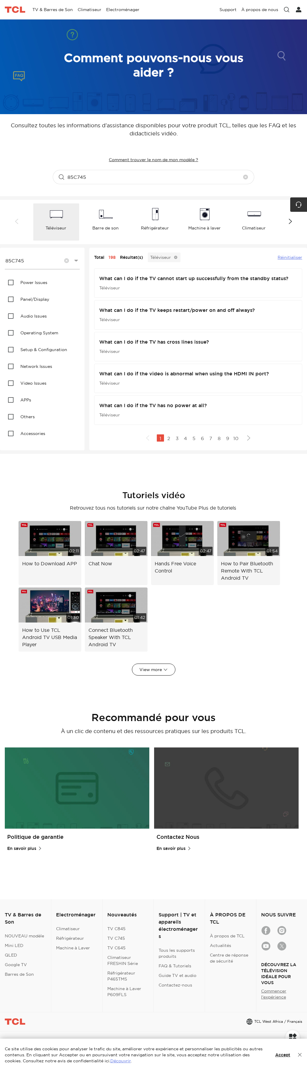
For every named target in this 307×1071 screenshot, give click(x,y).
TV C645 (116, 948)
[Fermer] (300, 1054)
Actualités (220, 945)
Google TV (16, 964)
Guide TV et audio (177, 975)
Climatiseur (68, 928)
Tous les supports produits (177, 953)
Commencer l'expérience (273, 994)
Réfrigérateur (70, 938)
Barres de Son (19, 974)
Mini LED (14, 945)
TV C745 (116, 938)
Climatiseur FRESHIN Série (122, 960)
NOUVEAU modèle (24, 936)
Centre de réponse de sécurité (229, 958)
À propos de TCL (227, 936)
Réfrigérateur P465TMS (121, 976)
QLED (11, 955)
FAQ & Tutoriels (175, 966)
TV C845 (116, 928)
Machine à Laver (73, 948)
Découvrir (120, 1061)
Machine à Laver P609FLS (124, 991)
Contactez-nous (175, 985)
